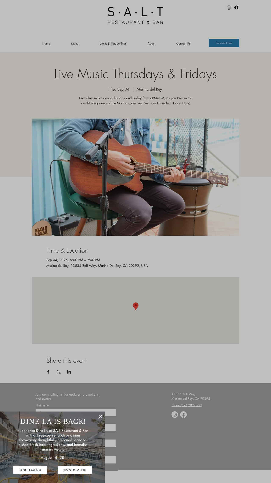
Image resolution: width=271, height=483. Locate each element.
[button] (100, 417)
